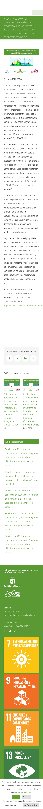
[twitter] (10, 631)
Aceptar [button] (16, 797)
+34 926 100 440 (14, 611)
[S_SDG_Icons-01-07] (21, 638)
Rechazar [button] (26, 797)
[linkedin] (15, 631)
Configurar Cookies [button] (30, 805)
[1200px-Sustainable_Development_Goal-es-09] (21, 675)
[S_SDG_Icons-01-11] (21, 711)
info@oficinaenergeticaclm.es (22, 615)
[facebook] (5, 631)
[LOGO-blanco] (13, 577)
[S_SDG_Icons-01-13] (21, 749)
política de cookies (25, 793)
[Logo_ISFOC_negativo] (13, 591)
